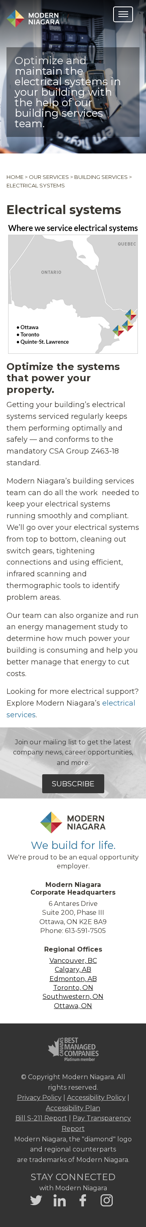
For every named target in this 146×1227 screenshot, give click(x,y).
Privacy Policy (39, 1097)
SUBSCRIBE (73, 783)
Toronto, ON (73, 988)
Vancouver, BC (73, 960)
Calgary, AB (73, 969)
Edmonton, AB (73, 979)
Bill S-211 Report (41, 1118)
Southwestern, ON (73, 996)
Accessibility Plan (73, 1108)
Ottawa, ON (73, 1006)
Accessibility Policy (96, 1097)
